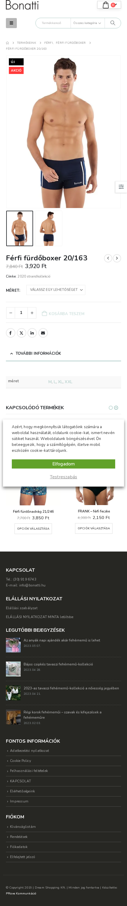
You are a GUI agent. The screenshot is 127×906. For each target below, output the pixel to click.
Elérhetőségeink (22, 791)
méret (12, 290)
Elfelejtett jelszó (22, 857)
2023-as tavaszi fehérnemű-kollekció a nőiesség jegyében (71, 688)
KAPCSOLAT (20, 781)
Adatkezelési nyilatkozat (29, 750)
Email (43, 333)
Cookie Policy (20, 760)
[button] (11, 23)
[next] (117, 258)
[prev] (108, 258)
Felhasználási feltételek (29, 770)
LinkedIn (32, 333)
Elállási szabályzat (22, 608)
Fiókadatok (18, 846)
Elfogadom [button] (63, 464)
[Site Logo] (22, 5)
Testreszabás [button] (63, 477)
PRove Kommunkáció (21, 893)
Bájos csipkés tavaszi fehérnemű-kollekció (58, 664)
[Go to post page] (13, 644)
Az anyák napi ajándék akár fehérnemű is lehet (62, 640)
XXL (68, 382)
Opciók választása (33, 529)
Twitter (21, 333)
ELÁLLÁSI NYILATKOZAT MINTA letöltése (39, 617)
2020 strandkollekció (33, 276)
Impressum (19, 801)
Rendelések (18, 836)
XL (60, 382)
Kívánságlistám (23, 826)
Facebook (10, 333)
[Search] (113, 23)
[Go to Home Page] (7, 43)
